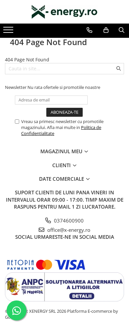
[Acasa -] (64, 12)
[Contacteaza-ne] (89, 30)
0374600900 (68, 220)
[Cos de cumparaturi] (106, 30)
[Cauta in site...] (121, 30)
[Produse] (9, 32)
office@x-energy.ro (68, 230)
